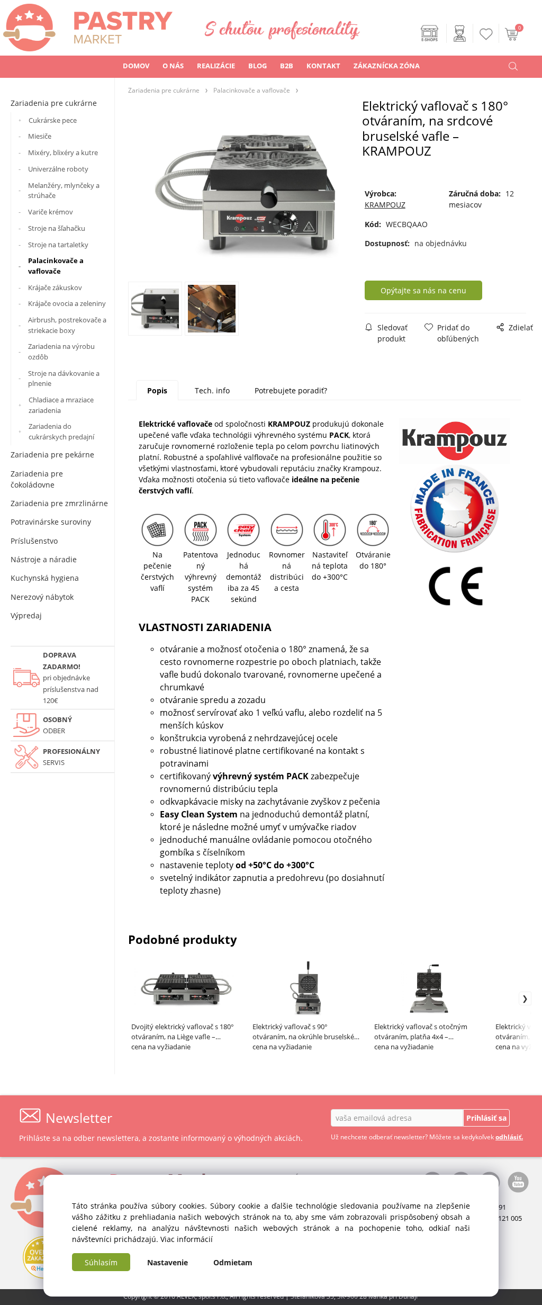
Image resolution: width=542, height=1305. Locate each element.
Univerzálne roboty (58, 169)
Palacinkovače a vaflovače (56, 266)
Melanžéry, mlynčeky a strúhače (64, 191)
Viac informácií (186, 1239)
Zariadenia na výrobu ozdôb (61, 351)
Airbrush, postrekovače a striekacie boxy (67, 325)
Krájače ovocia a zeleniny (67, 303)
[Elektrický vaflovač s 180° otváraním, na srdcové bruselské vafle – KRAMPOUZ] (245, 193)
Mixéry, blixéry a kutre (63, 152)
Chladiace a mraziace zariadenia (61, 405)
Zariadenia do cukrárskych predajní (61, 431)
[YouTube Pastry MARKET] (518, 1181)
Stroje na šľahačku (56, 228)
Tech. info (212, 390)
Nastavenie (167, 1262)
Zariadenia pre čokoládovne (37, 479)
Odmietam (232, 1262)
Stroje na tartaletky (58, 244)
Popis (157, 390)
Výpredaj (26, 615)
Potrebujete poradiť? (291, 390)
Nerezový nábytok (42, 597)
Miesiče (39, 136)
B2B (286, 65)
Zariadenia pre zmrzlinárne (59, 503)
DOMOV (136, 65)
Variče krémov (50, 212)
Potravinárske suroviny (51, 522)
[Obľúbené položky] (486, 34)
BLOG (257, 65)
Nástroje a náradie (44, 559)
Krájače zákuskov (55, 287)
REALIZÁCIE (216, 65)
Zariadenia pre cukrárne (54, 103)
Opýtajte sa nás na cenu (423, 290)
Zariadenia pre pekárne (52, 454)
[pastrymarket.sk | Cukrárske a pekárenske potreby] (86, 25)
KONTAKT (323, 65)
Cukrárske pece (53, 120)
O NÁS (173, 65)
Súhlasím (101, 1262)
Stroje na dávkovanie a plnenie (64, 378)
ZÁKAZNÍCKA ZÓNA (387, 65)
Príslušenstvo (34, 541)
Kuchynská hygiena (45, 578)
